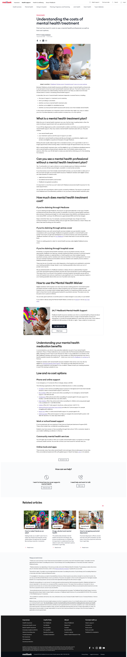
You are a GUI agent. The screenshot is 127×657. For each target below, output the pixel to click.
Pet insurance (26, 637)
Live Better (46, 625)
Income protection (27, 641)
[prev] (99, 505)
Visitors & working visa (28, 632)
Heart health (87, 7)
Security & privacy (48, 632)
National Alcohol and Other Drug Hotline (50, 407)
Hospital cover (69, 84)
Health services (17, 7)
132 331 (77, 299)
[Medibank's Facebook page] (90, 648)
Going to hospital (41, 7)
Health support (26, 2)
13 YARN (41, 388)
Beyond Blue (42, 392)
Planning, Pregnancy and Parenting (60, 7)
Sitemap (103, 654)
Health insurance (27, 623)
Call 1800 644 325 (59, 326)
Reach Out (42, 411)
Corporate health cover (29, 625)
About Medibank (50, 2)
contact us (85, 357)
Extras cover (60, 84)
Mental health (29, 7)
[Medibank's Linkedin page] (100, 648)
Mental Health (40, 15)
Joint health (76, 7)
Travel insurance (27, 634)
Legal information (94, 654)
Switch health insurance (29, 627)
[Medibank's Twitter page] (93, 648)
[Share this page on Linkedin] (43, 41)
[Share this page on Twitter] (40, 41)
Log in (124, 2)
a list (79, 452)
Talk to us (80, 486)
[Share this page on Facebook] (37, 41)
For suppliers (46, 630)
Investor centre (68, 632)
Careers (66, 627)
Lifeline (41, 405)
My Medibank (59, 236)
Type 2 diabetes (99, 7)
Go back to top (63, 459)
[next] (102, 505)
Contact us (88, 625)
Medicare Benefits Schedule (62, 568)
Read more (30, 547)
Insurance (16, 2)
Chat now (59, 331)
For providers (47, 627)
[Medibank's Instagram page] (97, 648)
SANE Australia (43, 414)
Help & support (95, 2)
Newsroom (67, 625)
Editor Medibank (46, 34)
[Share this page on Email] (46, 41)
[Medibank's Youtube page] (103, 648)
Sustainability (68, 630)
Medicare (53, 84)
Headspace (42, 397)
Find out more (46, 487)
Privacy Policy (85, 654)
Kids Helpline (42, 401)
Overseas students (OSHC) (30, 630)
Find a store (88, 627)
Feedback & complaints (92, 632)
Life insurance (26, 639)
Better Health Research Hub (72, 634)
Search (116, 2)
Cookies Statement (48, 634)
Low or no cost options (80, 84)
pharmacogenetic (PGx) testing (51, 363)
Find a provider (106, 2)
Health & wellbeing (38, 2)
